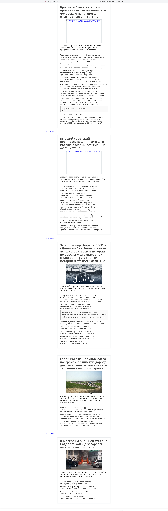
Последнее (102, 1)
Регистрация (119, 1)
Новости (108, 1)
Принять (120, 509)
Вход (113, 1)
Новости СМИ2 (50, 131)
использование (68, 509)
